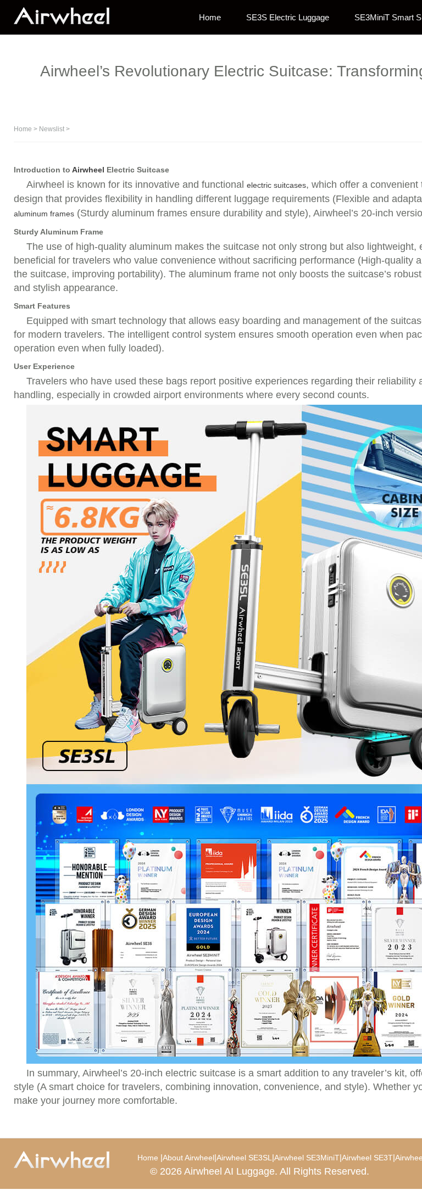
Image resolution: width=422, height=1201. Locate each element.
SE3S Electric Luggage (287, 17)
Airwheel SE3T (367, 1157)
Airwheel (88, 169)
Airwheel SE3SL (244, 1157)
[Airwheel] (69, 16)
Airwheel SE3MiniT (307, 1157)
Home (210, 17)
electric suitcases (276, 185)
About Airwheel (188, 1157)
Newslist (51, 129)
